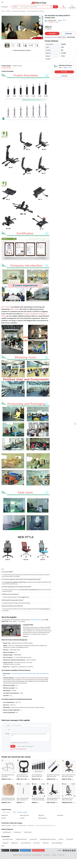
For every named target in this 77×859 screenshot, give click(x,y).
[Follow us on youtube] (70, 850)
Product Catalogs (22, 812)
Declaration (54, 855)
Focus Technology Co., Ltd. (28, 855)
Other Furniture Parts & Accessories (35, 11)
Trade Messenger (25, 850)
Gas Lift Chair (69, 839)
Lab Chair (26, 673)
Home (3, 11)
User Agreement (46, 855)
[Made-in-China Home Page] (38, 2)
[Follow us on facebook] (64, 850)
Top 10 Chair (37, 843)
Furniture (8, 11)
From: (8, 725)
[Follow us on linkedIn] (74, 850)
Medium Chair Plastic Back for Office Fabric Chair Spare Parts (38, 799)
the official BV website (36, 619)
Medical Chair (5, 815)
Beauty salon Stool (24, 815)
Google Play (14, 850)
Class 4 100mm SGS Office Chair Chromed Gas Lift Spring (23, 799)
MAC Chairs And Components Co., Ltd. (52, 20)
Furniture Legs (17, 832)
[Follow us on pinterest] (72, 850)
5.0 (61, 67)
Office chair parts (42, 818)
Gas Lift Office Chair (26, 843)
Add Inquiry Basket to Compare (22, 50)
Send (13, 746)
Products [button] (15, 6)
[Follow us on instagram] (68, 850)
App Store (5, 850)
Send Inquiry (52, 33)
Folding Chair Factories (21, 839)
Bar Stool (21, 673)
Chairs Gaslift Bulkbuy (57, 843)
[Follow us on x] (66, 850)
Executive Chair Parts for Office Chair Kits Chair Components (67, 799)
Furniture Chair (33, 839)
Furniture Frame (27, 832)
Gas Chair (61, 839)
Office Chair (32, 673)
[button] (2, 2)
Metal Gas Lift (15, 843)
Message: (7, 733)
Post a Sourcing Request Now (18, 749)
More (3, 845)
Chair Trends (46, 843)
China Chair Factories (8, 839)
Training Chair (15, 673)
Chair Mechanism (7, 832)
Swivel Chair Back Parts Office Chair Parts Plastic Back (22, 776)
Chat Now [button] (69, 33)
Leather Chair (39, 673)
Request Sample (71, 37)
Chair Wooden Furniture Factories (48, 839)
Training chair (60, 815)
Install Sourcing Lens (39, 850)
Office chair (41, 815)
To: (9, 729)
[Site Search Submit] (55, 6)
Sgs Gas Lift (5, 843)
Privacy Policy (61, 855)
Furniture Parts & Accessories (19, 11)
